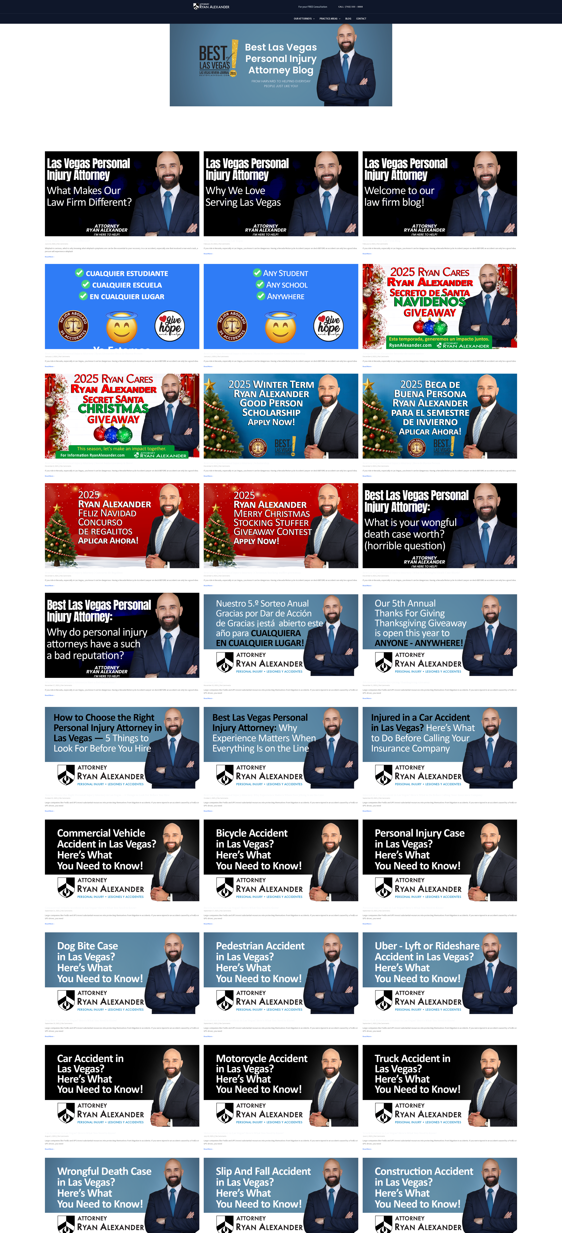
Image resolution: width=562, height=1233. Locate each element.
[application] (313, 18)
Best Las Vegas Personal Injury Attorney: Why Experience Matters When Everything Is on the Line (264, 795)
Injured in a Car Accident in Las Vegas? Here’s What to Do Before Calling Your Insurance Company (423, 795)
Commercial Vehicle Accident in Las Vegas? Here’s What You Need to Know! (90, 908)
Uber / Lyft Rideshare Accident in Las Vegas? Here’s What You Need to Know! (409, 1020)
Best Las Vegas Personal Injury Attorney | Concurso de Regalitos (84, 572)
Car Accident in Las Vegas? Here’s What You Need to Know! (80, 1133)
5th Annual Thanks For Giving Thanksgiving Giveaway (396, 682)
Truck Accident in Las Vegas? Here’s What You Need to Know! (400, 1133)
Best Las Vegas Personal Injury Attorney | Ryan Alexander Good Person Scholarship (254, 353)
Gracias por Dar (213, 682)
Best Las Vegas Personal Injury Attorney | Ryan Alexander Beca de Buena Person (93, 353)
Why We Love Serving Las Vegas (223, 241)
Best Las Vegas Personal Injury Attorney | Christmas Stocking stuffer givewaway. (252, 572)
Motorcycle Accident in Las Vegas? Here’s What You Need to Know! (244, 1133)
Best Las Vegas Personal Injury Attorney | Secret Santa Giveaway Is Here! (89, 463)
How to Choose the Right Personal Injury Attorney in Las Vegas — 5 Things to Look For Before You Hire (107, 795)
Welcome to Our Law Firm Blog (381, 241)
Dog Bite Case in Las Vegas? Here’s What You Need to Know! (81, 1020)
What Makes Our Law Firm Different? (67, 241)
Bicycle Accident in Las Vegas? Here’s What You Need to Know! (241, 908)
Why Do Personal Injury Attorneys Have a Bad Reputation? (80, 682)
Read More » (49, 257)
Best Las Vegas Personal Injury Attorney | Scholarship (236, 463)
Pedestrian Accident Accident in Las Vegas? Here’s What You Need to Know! (249, 1020)
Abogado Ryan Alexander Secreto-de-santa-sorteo (393, 353)
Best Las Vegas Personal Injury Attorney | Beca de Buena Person (401, 463)
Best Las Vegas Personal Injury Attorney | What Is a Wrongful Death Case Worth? (411, 572)
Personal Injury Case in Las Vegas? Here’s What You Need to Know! (403, 908)
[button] (349, 6)
